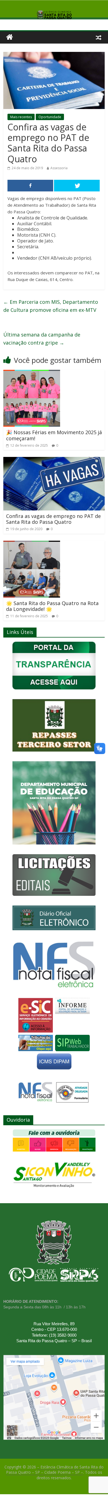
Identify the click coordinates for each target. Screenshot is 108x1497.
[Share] (30, 185)
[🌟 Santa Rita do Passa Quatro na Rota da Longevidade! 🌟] (31, 544)
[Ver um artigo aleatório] (98, 37)
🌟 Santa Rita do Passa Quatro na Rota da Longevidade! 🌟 (52, 606)
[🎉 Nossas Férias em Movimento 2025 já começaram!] (31, 373)
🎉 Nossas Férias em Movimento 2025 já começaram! (54, 435)
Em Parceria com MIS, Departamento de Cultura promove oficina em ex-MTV (50, 306)
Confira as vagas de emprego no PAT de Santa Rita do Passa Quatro (53, 519)
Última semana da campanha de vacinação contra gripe (41, 338)
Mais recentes (21, 117)
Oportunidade (49, 117)
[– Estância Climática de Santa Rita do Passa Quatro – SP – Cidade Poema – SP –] (9, 37)
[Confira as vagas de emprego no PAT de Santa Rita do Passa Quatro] (54, 460)
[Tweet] (77, 185)
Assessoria (59, 168)
